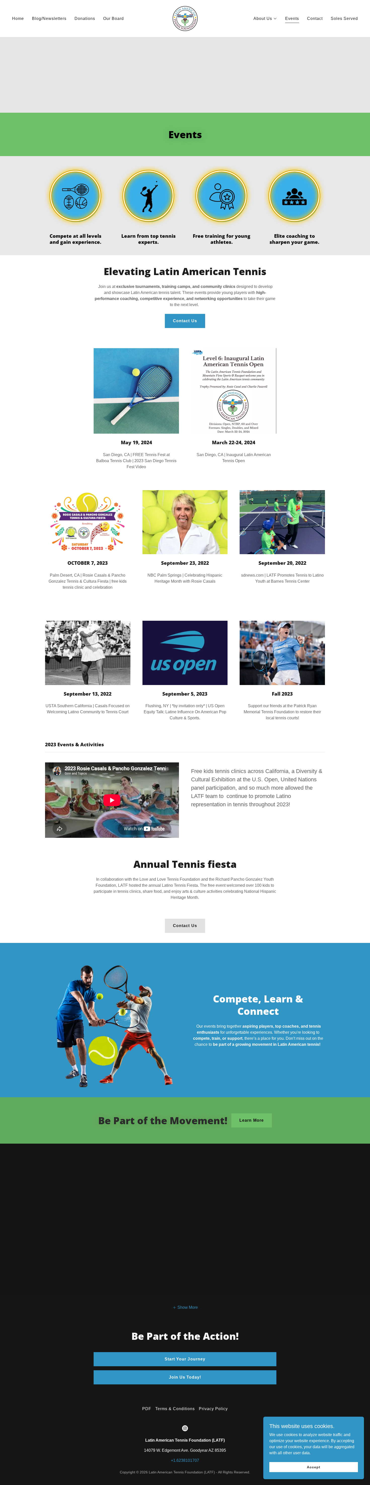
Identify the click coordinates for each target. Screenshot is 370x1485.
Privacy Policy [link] (213, 1409)
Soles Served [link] (344, 18)
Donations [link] (85, 18)
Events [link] (292, 18)
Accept (313, 1467)
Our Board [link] (113, 18)
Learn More (251, 1120)
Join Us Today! (185, 1377)
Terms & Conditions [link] (175, 1409)
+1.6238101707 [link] (185, 1460)
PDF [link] (146, 1409)
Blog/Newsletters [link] (49, 18)
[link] (185, 18)
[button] (265, 19)
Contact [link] (315, 18)
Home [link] (18, 18)
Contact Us (185, 321)
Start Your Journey (185, 1359)
